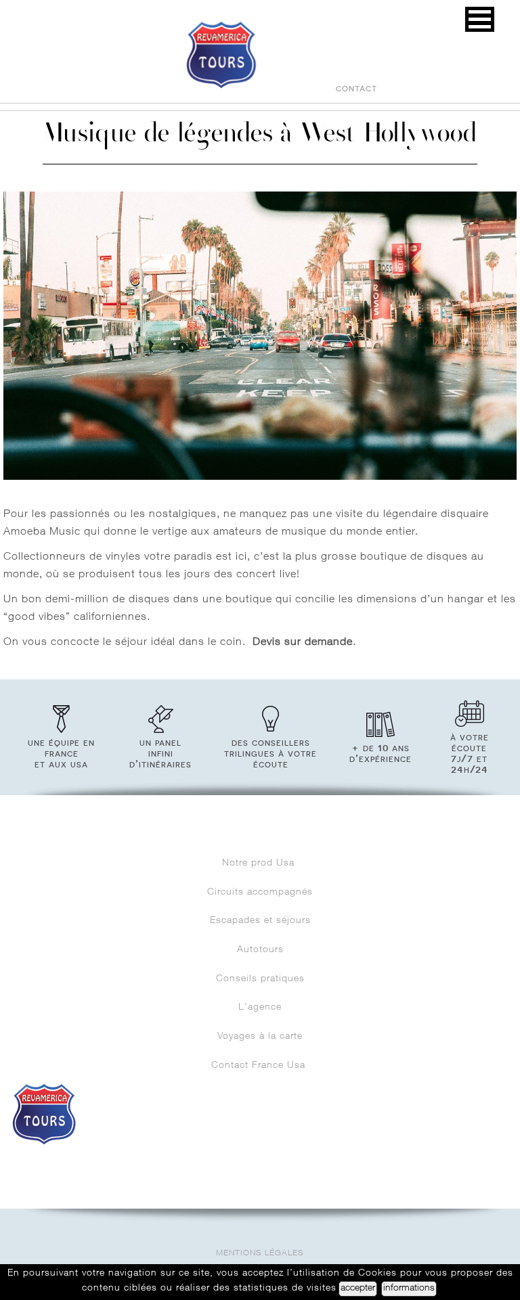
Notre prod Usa (260, 863)
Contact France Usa (260, 1066)
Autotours (260, 950)
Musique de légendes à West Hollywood (260, 136)
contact (356, 87)
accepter (358, 1288)
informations (409, 1288)
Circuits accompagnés (260, 892)
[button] (479, 19)
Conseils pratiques (260, 979)
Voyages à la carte (260, 1036)
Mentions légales (260, 1253)
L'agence (260, 1007)
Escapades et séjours (260, 921)
